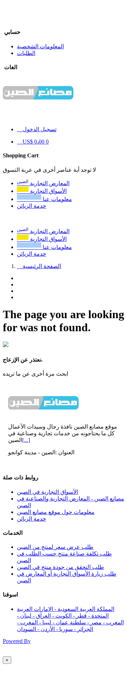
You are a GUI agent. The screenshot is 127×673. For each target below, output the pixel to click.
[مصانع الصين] (38, 104)
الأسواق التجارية (42, 239)
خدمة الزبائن (31, 254)
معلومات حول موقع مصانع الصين (56, 512)
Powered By (17, 641)
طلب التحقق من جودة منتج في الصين (60, 567)
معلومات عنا (44, 247)
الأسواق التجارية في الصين (47, 492)
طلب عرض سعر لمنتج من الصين (55, 547)
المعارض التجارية (43, 231)
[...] (26, 440)
